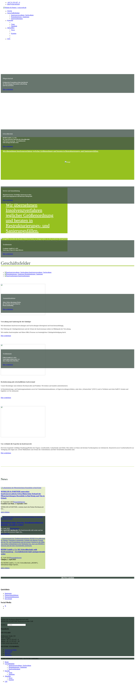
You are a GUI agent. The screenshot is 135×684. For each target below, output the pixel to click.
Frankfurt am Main (11, 650)
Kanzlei (10, 21)
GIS (8, 39)
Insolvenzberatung (17, 18)
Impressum (8, 593)
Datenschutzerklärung (11, 595)
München (8, 653)
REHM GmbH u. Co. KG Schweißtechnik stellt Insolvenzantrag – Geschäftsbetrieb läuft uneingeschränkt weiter (23, 552)
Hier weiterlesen (8, 89)
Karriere (13, 33)
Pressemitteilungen (19, 502)
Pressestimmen (14, 528)
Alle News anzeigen (67, 577)
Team (13, 24)
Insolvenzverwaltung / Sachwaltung (22, 15)
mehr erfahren (5, 512)
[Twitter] (5, 606)
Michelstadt (8, 651)
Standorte (14, 26)
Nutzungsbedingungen (12, 597)
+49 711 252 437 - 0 (13, 2)
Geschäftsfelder (13, 13)
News (13, 30)
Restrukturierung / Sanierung (20, 17)
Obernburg (8, 655)
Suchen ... (4, 625)
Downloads (8, 599)
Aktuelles (10, 28)
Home (9, 11)
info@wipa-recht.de (13, 4)
